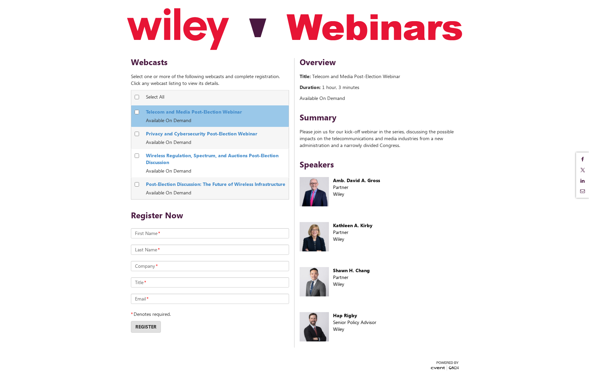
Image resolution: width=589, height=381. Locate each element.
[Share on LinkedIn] (582, 181)
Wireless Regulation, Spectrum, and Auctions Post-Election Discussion (212, 158)
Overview (318, 62)
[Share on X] (582, 170)
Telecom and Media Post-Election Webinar (194, 111)
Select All (155, 96)
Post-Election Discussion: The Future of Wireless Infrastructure (215, 184)
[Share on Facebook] (582, 159)
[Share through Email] (582, 191)
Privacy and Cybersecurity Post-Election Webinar (201, 133)
